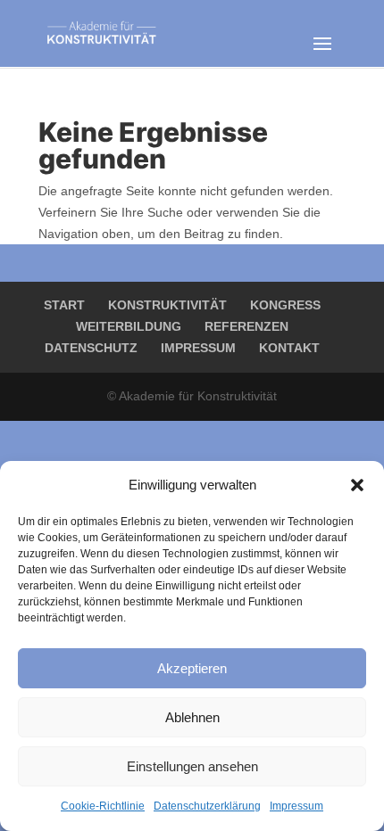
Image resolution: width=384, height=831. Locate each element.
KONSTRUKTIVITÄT (167, 305)
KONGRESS (285, 305)
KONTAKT (289, 348)
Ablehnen (192, 717)
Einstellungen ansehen (192, 766)
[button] (357, 485)
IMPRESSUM (198, 348)
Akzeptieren (192, 668)
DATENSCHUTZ (91, 348)
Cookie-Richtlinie (103, 806)
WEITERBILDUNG (128, 326)
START (64, 305)
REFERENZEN (246, 326)
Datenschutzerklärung (207, 806)
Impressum (296, 806)
